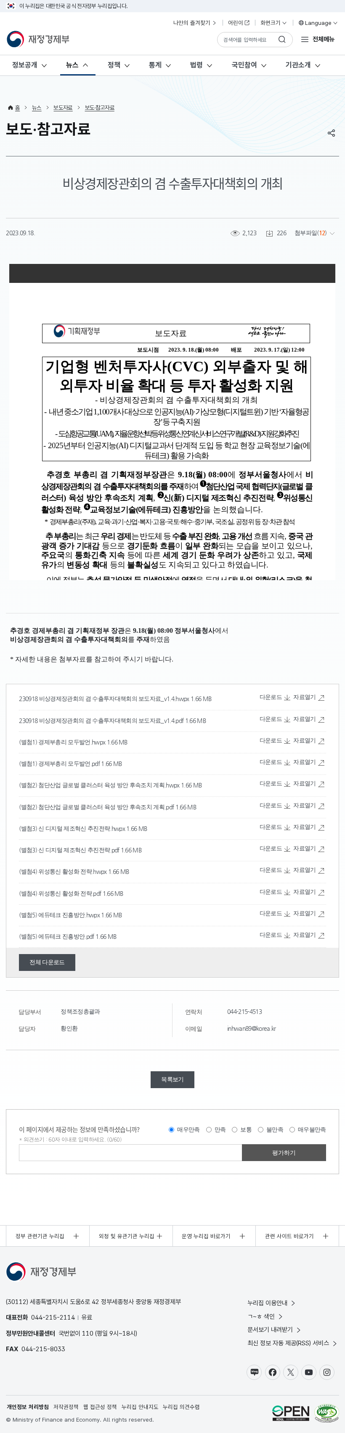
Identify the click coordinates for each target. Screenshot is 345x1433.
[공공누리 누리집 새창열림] (291, 1414)
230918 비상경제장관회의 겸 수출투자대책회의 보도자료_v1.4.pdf (102, 721)
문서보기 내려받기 (270, 1329)
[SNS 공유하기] (331, 132)
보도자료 (62, 107)
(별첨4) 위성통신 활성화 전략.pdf (60, 893)
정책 (114, 65)
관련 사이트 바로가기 (289, 1236)
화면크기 (270, 22)
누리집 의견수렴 (181, 1406)
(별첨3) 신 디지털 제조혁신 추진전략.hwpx (72, 828)
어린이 (235, 22)
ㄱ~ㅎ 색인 (261, 1316)
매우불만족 (312, 1129)
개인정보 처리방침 (28, 1406)
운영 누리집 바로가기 (206, 1236)
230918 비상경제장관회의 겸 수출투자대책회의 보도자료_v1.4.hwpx (105, 699)
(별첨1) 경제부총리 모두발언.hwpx (62, 742)
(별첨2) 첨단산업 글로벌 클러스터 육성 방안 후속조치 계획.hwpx (100, 785)
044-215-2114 (53, 1317)
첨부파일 (306, 233)
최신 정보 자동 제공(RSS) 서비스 (288, 1343)
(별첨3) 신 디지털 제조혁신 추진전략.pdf (69, 850)
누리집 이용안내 (267, 1303)
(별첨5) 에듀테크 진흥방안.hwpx (60, 915)
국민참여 (244, 65)
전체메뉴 (323, 39)
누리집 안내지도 (140, 1406)
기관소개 (298, 65)
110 (87, 1333)
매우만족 (188, 1129)
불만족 (274, 1129)
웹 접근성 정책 (100, 1406)
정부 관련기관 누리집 (40, 1236)
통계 (155, 65)
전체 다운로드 (46, 962)
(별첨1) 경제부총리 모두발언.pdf (60, 764)
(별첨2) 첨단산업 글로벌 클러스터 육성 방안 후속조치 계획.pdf (97, 807)
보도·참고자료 (99, 107)
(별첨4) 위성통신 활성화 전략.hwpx (63, 871)
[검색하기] (282, 39)
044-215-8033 (43, 1349)
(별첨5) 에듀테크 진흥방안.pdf (57, 936)
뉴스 (72, 65)
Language (318, 22)
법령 (196, 65)
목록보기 (172, 1079)
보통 (246, 1129)
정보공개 (24, 65)
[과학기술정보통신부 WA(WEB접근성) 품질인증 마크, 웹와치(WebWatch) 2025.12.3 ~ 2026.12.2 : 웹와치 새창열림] (326, 1414)
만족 (220, 1129)
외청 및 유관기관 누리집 (126, 1236)
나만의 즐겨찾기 (191, 22)
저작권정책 (66, 1406)
